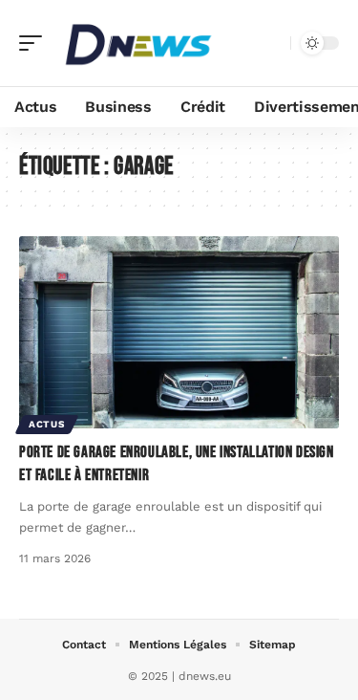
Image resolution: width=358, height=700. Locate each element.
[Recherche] (272, 43)
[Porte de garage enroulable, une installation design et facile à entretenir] (179, 332)
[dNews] (137, 43)
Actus (47, 424)
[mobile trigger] (35, 43)
